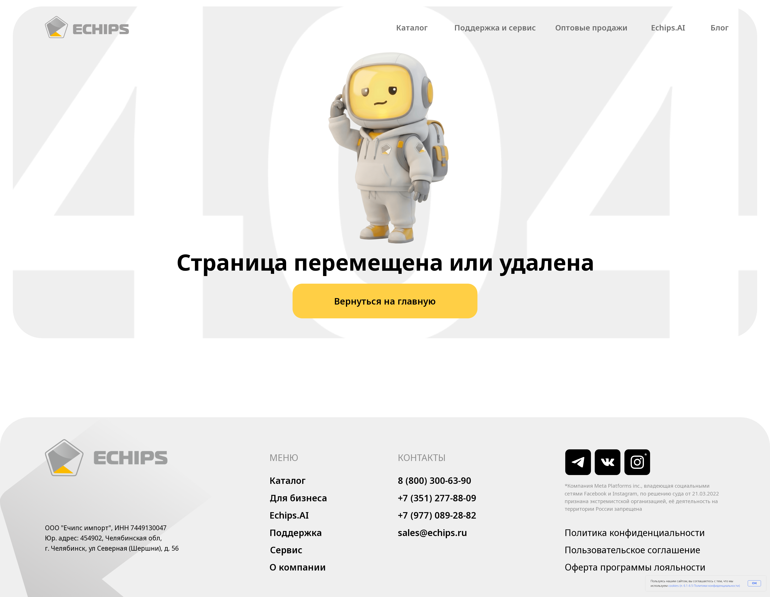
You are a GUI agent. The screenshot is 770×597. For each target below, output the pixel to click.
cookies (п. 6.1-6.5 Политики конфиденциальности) (704, 586)
